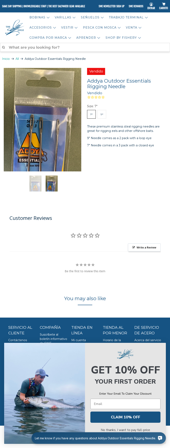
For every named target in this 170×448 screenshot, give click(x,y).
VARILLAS (63, 17)
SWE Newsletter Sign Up (111, 6)
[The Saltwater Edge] (14, 28)
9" (102, 114)
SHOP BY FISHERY (121, 38)
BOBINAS (37, 17)
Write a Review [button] (146, 247)
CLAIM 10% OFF (125, 417)
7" (91, 114)
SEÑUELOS (90, 17)
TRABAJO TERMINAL (126, 17)
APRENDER (86, 38)
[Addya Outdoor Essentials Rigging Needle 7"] (42, 119)
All (17, 58)
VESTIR (67, 27)
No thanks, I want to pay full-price (125, 430)
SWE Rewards (136, 6)
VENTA (131, 27)
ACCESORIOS (40, 27)
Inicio (6, 58)
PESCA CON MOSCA (100, 27)
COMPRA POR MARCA (48, 38)
